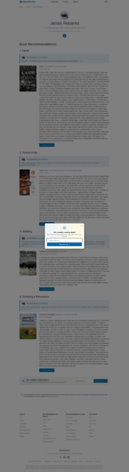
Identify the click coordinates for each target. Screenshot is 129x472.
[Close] (82, 225)
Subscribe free (63, 244)
